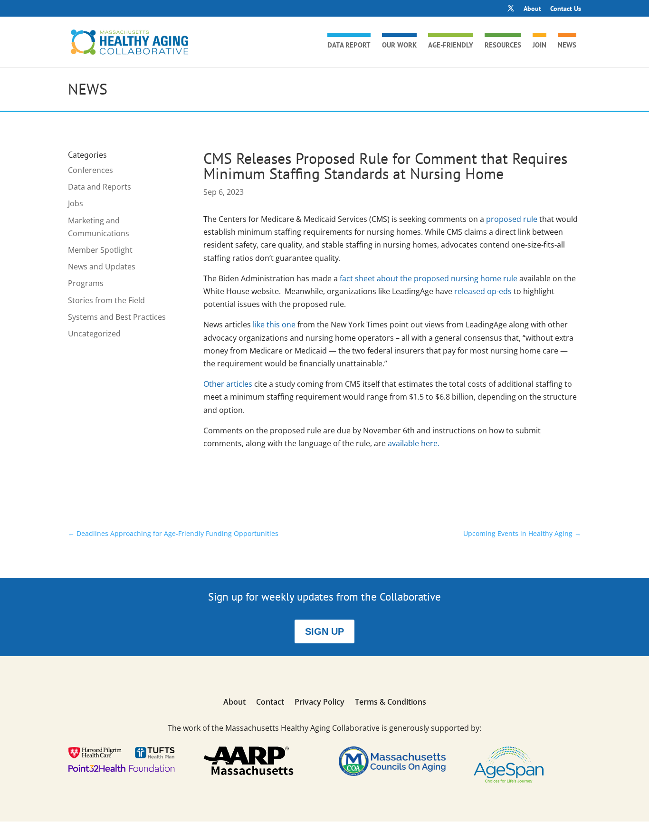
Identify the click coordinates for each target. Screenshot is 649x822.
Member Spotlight (100, 250)
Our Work (399, 45)
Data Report (349, 45)
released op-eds (483, 291)
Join (539, 45)
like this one (274, 324)
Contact (270, 702)
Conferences (90, 170)
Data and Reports (99, 187)
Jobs (75, 203)
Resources (503, 45)
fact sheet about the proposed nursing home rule (427, 278)
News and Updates (101, 266)
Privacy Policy (319, 702)
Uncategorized (94, 333)
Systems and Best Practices (117, 317)
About (532, 9)
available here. (413, 443)
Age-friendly (450, 45)
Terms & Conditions (390, 702)
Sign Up (324, 631)
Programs (86, 283)
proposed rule (511, 219)
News (567, 45)
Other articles (227, 384)
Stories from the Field (106, 300)
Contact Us (565, 9)
